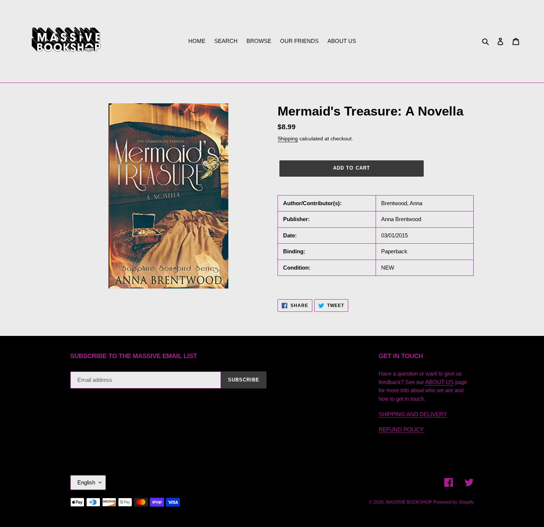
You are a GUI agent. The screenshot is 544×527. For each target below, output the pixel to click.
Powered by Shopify (453, 502)
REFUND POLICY (401, 429)
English (86, 482)
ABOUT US (439, 382)
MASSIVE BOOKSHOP (409, 502)
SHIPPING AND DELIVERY (413, 414)
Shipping (288, 138)
